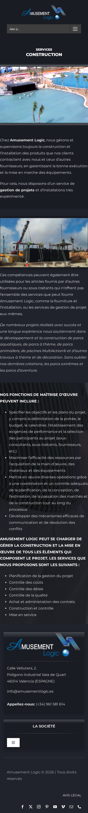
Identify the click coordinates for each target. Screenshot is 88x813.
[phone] (79, 806)
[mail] (71, 806)
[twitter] (30, 806)
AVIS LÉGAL (72, 795)
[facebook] (22, 806)
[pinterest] (47, 806)
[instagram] (39, 806)
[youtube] (55, 806)
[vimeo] (63, 806)
